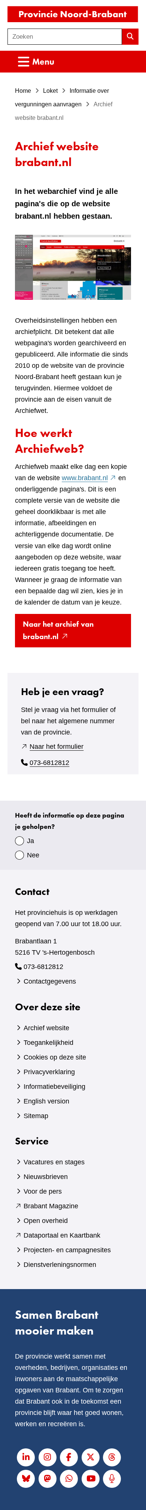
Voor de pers (43, 1191)
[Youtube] (91, 1479)
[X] (91, 1457)
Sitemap (36, 1116)
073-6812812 (49, 762)
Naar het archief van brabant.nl (58, 633)
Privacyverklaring (49, 1072)
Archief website (46, 1028)
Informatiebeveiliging (54, 1086)
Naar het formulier (56, 746)
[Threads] (112, 1457)
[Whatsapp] (69, 1479)
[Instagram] (48, 1457)
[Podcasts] (112, 1479)
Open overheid (46, 1220)
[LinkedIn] (26, 1457)
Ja (30, 841)
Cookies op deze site (55, 1057)
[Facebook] (69, 1457)
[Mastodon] (48, 1479)
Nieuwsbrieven (46, 1176)
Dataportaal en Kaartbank (62, 1235)
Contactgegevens (50, 981)
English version (46, 1101)
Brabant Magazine (51, 1206)
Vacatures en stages (54, 1162)
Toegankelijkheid (48, 1042)
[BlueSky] (26, 1479)
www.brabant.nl (89, 478)
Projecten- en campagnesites (67, 1250)
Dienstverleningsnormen (60, 1264)
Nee (33, 855)
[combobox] (64, 37)
